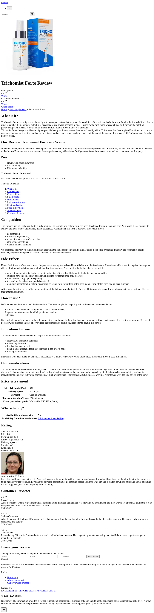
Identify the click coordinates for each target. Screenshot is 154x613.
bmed (4, 2)
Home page (12, 577)
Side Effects (13, 197)
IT (12, 590)
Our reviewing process (18, 583)
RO (23, 590)
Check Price (7, 106)
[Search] (9, 8)
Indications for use (16, 202)
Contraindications (15, 205)
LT (42, 590)
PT (17, 590)
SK (39, 590)
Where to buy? (14, 210)
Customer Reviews (16, 213)
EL (30, 590)
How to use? (13, 199)
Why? (4, 96)
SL (48, 590)
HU (27, 590)
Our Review (13, 191)
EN (3, 590)
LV (45, 590)
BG (52, 590)
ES (14, 590)
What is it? (12, 188)
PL (20, 590)
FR (9, 590)
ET (55, 590)
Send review (93, 556)
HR (36, 590)
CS (33, 590)
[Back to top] (4, 609)
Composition (13, 194)
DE (6, 590)
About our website (16, 580)
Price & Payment (15, 207)
